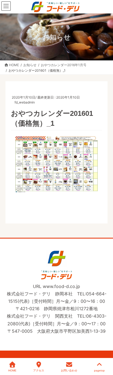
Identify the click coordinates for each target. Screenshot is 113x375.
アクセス (38, 370)
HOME (12, 370)
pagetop (99, 370)
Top (105, 351)
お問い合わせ (69, 370)
